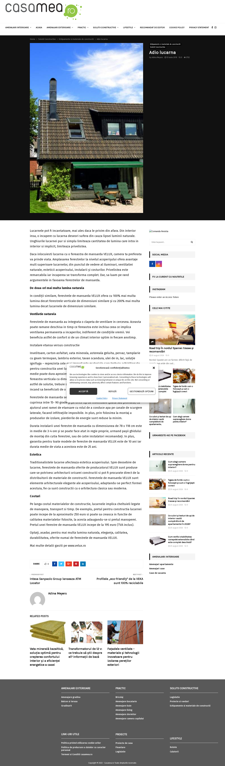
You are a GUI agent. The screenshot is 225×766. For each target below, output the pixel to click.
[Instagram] (216, 27)
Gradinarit (66, 705)
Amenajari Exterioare (59, 27)
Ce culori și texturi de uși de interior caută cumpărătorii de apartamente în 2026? (181, 519)
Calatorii (174, 751)
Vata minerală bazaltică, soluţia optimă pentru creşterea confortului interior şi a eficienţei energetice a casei (46, 656)
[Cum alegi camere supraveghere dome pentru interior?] (184, 406)
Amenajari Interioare (17, 27)
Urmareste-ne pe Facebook (169, 435)
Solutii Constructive (157, 47)
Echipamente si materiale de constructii (165, 44)
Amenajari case (157, 568)
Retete (173, 747)
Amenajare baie (123, 705)
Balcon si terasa (69, 701)
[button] (153, 367)
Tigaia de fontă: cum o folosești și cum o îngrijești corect (183, 389)
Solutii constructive (104, 27)
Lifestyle (128, 27)
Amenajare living (124, 710)
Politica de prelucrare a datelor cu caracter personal (83, 748)
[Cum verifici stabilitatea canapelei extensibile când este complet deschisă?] (160, 375)
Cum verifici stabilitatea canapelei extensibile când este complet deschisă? (160, 390)
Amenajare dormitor (126, 714)
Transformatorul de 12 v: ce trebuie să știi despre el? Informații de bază (85, 653)
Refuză (112, 391)
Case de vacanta (157, 573)
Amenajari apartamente (161, 564)
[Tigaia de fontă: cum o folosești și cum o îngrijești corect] (184, 375)
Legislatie (120, 751)
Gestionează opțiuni (142, 391)
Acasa (39, 27)
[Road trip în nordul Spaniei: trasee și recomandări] (172, 329)
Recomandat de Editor (152, 27)
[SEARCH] (192, 242)
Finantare (120, 747)
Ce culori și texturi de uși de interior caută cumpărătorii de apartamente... (160, 420)
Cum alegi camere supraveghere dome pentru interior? (182, 419)
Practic (82, 27)
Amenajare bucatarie (126, 701)
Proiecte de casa (124, 743)
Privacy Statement (119, 398)
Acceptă (83, 391)
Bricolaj (119, 697)
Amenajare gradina (70, 697)
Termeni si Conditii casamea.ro (76, 754)
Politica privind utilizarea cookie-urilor (81, 743)
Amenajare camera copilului (130, 718)
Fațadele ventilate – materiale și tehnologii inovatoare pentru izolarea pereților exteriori (123, 656)
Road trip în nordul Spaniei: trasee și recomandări (171, 349)
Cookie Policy (101, 398)
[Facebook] (213, 27)
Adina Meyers (157, 57)
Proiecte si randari (179, 701)
